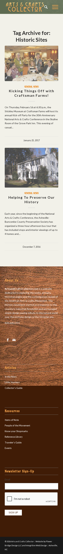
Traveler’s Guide (13, 442)
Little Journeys (12, 382)
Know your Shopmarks (16, 431)
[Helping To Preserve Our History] (31, 168)
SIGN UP (13, 512)
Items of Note (12, 420)
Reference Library (14, 436)
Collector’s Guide (13, 388)
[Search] (45, 7)
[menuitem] (45, 7)
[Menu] (53, 7)
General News (31, 86)
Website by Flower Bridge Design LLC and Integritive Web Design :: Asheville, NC (31, 545)
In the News (11, 376)
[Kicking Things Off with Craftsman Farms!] (31, 63)
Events (8, 448)
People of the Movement (17, 425)
